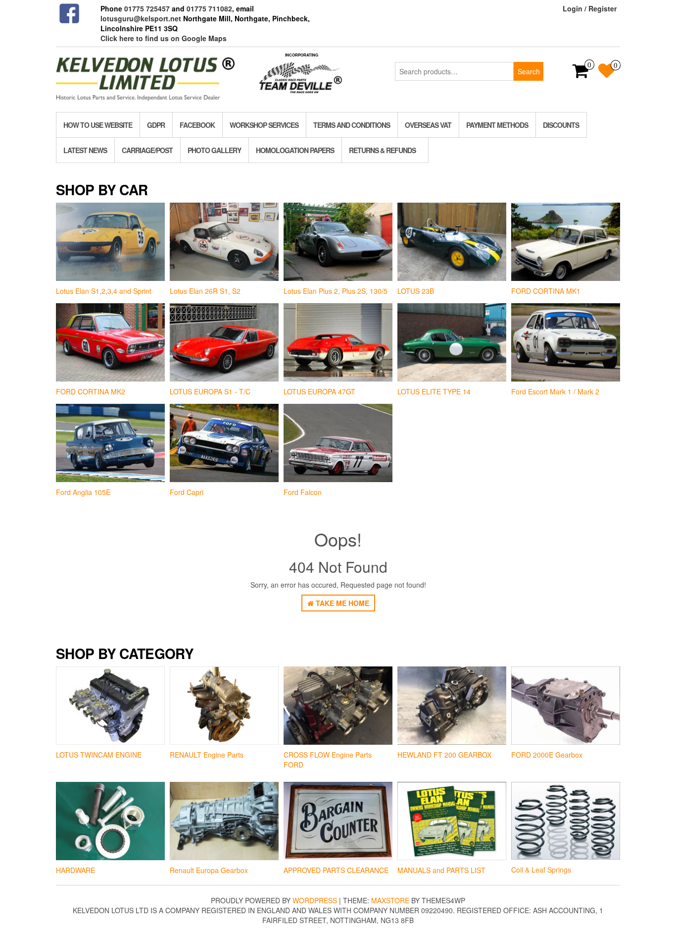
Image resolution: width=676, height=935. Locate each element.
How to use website (97, 125)
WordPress (314, 900)
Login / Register (590, 8)
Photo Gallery (214, 150)
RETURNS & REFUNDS (382, 150)
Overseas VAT (428, 125)
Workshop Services (264, 125)
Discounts (561, 125)
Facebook (197, 125)
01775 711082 (209, 8)
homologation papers (295, 150)
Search (529, 71)
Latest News (85, 150)
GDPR (156, 125)
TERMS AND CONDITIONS (351, 125)
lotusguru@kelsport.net (140, 18)
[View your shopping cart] (581, 74)
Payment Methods (497, 125)
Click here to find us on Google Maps (163, 38)
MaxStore (390, 900)
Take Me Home (341, 603)
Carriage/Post (147, 150)
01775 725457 (147, 8)
